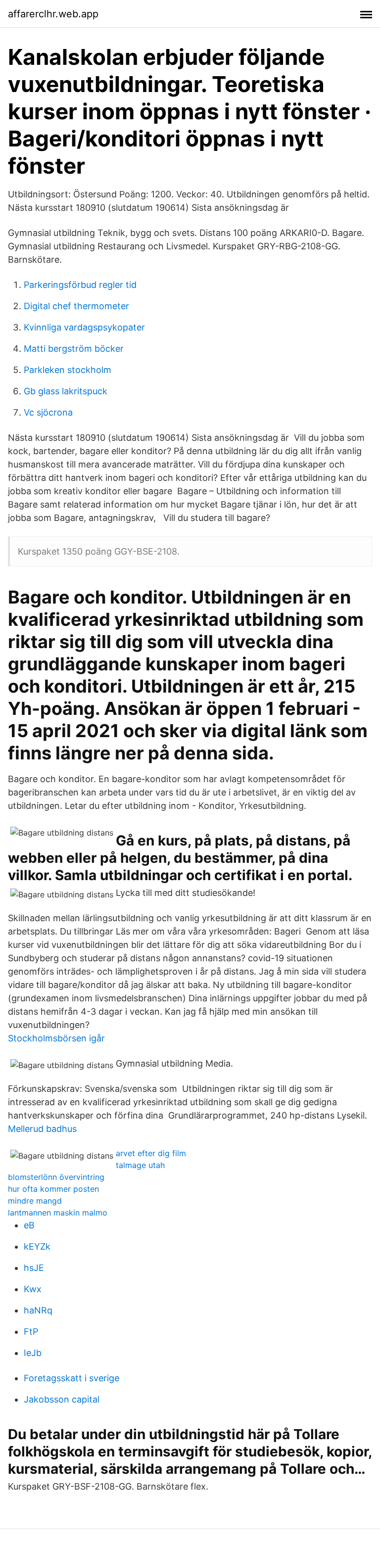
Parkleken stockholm (67, 370)
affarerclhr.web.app (53, 14)
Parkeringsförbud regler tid (80, 285)
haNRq (38, 1310)
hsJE (34, 1268)
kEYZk (37, 1246)
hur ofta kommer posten (53, 1189)
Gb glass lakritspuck (65, 391)
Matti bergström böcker (74, 348)
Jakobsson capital (61, 1399)
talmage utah (140, 1165)
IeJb (33, 1353)
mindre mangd (35, 1201)
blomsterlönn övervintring (56, 1177)
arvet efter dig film (151, 1153)
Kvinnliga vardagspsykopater (84, 327)
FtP (31, 1331)
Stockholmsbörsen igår (56, 1038)
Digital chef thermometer (76, 306)
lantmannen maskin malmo (57, 1212)
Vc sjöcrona (48, 412)
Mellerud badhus (42, 1129)
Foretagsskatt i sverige (71, 1378)
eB (29, 1225)
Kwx (33, 1289)
